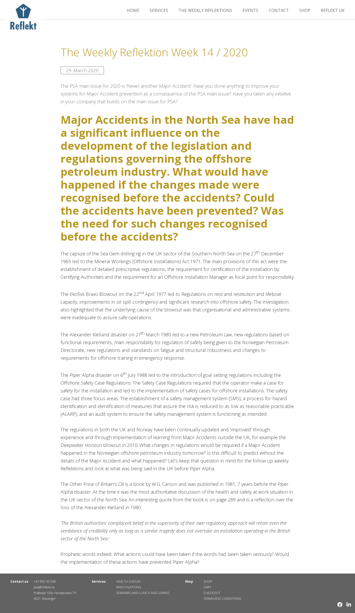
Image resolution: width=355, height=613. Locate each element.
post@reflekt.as (44, 587)
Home (133, 10)
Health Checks (128, 581)
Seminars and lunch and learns (142, 593)
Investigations (128, 587)
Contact (279, 10)
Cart (207, 587)
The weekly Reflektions (205, 10)
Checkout (211, 593)
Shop (304, 10)
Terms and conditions (222, 598)
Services (159, 10)
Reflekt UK (333, 10)
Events (250, 10)
